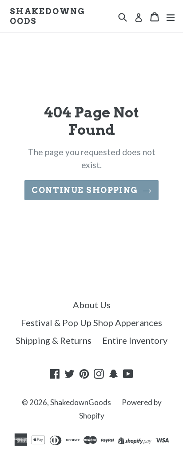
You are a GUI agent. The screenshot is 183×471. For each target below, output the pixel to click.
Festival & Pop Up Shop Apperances (91, 322)
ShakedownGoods (47, 16)
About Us (92, 304)
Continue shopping (85, 190)
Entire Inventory (134, 340)
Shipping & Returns (54, 340)
